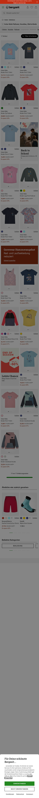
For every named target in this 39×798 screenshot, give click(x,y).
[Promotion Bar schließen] (37, 2)
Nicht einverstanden (19, 789)
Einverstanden (19, 784)
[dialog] (19, 776)
